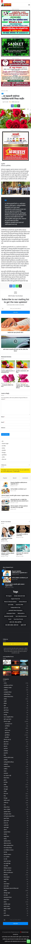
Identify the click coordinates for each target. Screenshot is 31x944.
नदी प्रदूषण (6, 789)
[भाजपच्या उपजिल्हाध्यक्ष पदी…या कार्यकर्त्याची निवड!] (8, 364)
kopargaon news (11, 613)
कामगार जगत (7, 730)
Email (2, 422)
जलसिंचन (5, 768)
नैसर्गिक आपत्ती (7, 800)
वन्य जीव (5, 859)
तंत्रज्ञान (5, 771)
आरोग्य (3, 457)
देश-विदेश (4, 445)
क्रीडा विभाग (6, 741)
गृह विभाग (6, 748)
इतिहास (5, 703)
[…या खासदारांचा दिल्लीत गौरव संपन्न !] (8, 378)
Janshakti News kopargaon (15, 610)
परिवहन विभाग (7, 807)
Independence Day (15, 607)
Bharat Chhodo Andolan (10, 601)
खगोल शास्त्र (6, 744)
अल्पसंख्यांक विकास (7, 692)
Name (3, 416)
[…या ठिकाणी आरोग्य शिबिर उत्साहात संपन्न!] (8, 531)
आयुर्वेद (5, 701)
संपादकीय (4, 450)
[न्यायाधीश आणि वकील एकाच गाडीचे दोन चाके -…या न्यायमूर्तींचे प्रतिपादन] (23, 378)
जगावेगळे (5, 759)
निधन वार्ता (4, 459)
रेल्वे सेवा (5, 852)
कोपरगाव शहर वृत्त (7, 739)
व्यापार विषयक (6, 883)
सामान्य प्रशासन (7, 906)
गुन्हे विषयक (4, 455)
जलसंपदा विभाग (7, 766)
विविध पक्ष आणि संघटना (8, 872)
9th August (9, 596)
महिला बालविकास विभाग (8, 845)
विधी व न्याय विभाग (7, 870)
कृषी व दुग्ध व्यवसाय (7, 719)
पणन (5, 805)
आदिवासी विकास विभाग (8, 696)
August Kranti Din (15, 598)
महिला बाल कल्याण (7, 843)
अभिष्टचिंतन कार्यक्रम (8, 687)
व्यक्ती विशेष (6, 879)
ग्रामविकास (6, 750)
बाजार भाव (6, 823)
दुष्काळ (5, 780)
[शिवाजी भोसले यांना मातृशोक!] (7, 673)
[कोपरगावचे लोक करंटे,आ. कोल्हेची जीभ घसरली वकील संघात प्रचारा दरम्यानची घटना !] (5, 501)
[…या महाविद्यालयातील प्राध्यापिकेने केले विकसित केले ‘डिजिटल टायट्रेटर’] (16, 668)
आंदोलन (5, 699)
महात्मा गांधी (23, 625)
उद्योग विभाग (6, 710)
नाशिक (5, 791)
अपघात (5, 683)
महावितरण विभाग (7, 841)
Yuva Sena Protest (18, 619)
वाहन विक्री (6, 865)
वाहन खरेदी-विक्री (7, 863)
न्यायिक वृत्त (6, 802)
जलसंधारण (6, 764)
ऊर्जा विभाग (6, 712)
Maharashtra (21, 613)
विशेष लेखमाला (7, 877)
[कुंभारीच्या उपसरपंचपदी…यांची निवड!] (23, 364)
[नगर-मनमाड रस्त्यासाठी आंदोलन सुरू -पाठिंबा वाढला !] (7, 662)
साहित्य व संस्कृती (7, 908)
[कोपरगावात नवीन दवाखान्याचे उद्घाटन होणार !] (23, 548)
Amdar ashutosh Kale (19, 596)
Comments (25, 478)
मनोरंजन (5, 834)
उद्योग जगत (6, 708)
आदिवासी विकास (7, 694)
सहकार (5, 902)
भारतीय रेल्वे (6, 825)
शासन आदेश (6, 886)
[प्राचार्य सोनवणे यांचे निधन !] (16, 673)
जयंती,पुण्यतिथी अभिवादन (9, 762)
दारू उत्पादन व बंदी (7, 775)
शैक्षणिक (5, 890)
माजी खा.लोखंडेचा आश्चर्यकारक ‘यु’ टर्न (18, 489)
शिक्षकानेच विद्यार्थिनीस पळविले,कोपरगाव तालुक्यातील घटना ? (19, 572)
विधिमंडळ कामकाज (7, 868)
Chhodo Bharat (23, 601)
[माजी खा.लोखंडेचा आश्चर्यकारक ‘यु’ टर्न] (5, 491)
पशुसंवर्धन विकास (7, 811)
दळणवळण (6, 773)
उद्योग (5, 705)
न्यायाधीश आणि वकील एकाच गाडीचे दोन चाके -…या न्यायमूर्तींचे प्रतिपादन (23, 386)
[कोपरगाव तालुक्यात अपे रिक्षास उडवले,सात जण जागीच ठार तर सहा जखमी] (5, 508)
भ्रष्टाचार (5, 829)
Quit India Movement (21, 616)
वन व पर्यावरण (6, 856)
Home (3, 90)
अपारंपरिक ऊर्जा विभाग (8, 685)
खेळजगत (5, 746)
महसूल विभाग (6, 836)
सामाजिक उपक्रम (7, 904)
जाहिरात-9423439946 (15, 9)
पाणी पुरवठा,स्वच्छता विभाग (9, 816)
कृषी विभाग (7, 732)
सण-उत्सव (6, 895)
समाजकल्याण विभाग (8, 897)
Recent (14, 478)
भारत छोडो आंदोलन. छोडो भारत (11, 625)
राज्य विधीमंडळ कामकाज (8, 850)
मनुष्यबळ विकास (7, 832)
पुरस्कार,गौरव (6, 820)
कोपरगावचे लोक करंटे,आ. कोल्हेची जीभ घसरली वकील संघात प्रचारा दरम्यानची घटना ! (19, 500)
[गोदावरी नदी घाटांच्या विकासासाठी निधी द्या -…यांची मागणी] (24, 662)
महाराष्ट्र (3, 448)
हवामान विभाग (6, 915)
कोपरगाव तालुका (5, 443)
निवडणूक (4, 452)
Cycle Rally (10, 604)
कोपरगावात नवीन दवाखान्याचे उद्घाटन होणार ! (22, 553)
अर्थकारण (5, 690)
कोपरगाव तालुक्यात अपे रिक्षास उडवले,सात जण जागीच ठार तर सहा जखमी (19, 506)
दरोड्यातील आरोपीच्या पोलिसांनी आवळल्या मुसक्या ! (7, 554)
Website (3, 427)
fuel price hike (19, 604)
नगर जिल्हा (6, 787)
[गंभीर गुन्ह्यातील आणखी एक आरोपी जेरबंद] (23, 529)
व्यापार (5, 881)
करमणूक (5, 714)
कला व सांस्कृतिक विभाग (8, 717)
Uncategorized (8, 723)
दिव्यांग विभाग (6, 777)
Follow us (5, 639)
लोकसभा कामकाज (7, 854)
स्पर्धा (5, 913)
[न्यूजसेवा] (6, 4)
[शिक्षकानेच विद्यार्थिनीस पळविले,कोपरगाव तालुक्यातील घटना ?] (5, 484)
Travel (9, 619)
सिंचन (5, 911)
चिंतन (5, 755)
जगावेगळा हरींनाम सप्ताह (8, 757)
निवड (7, 90)
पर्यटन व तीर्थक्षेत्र (7, 809)
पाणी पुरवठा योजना (7, 814)
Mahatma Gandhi (8, 616)
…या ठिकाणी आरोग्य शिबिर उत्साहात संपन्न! (6, 539)
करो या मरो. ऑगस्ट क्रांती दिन (15, 622)
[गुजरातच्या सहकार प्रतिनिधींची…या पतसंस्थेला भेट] (7, 668)
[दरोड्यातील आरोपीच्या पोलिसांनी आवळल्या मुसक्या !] (8, 548)
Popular (5, 478)
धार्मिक (5, 784)
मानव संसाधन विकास (8, 847)
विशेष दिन (6, 874)
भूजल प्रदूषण (6, 827)
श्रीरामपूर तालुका (7, 893)
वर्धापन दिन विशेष (7, 861)
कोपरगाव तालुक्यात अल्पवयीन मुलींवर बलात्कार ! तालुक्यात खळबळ (15, 495)
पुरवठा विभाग (6, 818)
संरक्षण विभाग (6, 899)
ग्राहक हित (6, 753)
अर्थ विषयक (7, 726)
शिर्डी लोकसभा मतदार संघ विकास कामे (11, 888)
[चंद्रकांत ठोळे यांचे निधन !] (16, 662)
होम (2, 441)
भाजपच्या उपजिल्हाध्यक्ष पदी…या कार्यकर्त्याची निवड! (7, 371)
